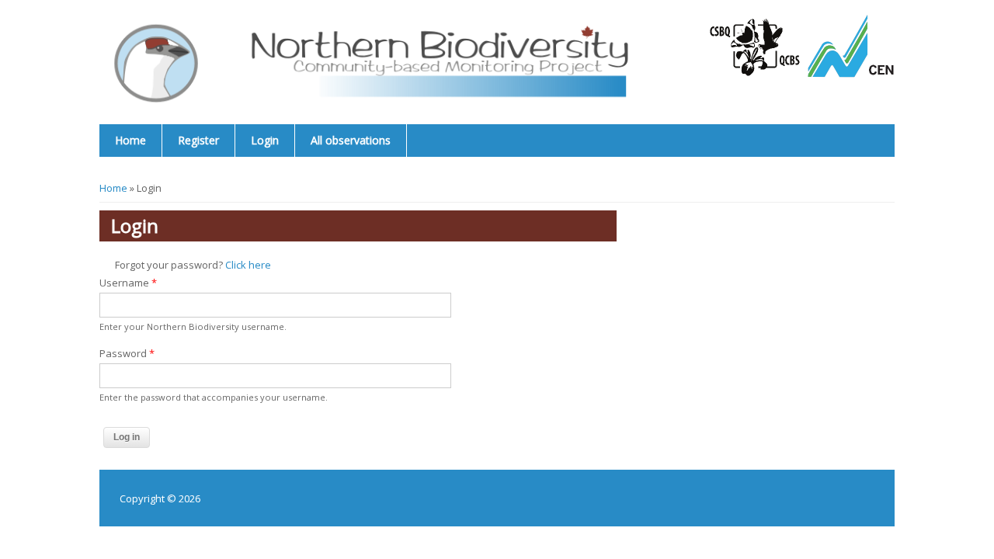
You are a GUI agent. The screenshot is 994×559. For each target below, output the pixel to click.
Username (128, 283)
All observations (351, 140)
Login (265, 140)
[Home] (396, 62)
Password (127, 353)
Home (130, 140)
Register (198, 140)
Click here (248, 265)
